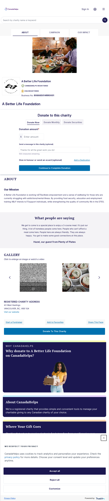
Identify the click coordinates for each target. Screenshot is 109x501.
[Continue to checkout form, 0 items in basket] (96, 9)
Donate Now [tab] (33, 122)
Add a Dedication (82, 160)
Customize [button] (54, 488)
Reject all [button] (54, 480)
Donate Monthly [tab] (52, 122)
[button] (104, 438)
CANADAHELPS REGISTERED (36, 86)
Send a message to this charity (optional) (36, 144)
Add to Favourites (55, 322)
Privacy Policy (10, 498)
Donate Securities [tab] (73, 122)
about (25, 32)
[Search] (104, 20)
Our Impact (84, 32)
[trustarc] (100, 498)
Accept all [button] (55, 471)
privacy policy (12, 457)
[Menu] (104, 9)
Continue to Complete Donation (54, 168)
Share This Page (95, 322)
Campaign (54, 32)
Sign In (85, 9)
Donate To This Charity (54, 331)
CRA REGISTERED (31, 91)
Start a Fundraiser (14, 322)
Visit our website (11, 312)
